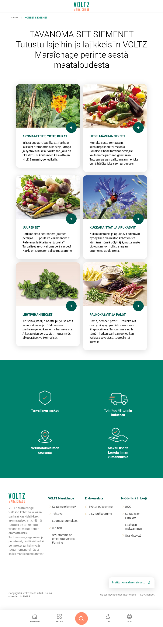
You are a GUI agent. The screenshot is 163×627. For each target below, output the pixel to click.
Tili (108, 621)
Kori (130, 621)
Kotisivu (35, 621)
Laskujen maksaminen (133, 526)
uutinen (57, 528)
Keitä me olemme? (64, 507)
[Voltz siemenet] (16, 499)
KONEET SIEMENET (36, 17)
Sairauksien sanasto (132, 515)
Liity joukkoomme (100, 514)
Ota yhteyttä (133, 535)
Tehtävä (57, 514)
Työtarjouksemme (100, 507)
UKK (128, 507)
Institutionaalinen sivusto (128, 582)
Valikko (60, 621)
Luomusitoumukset (65, 521)
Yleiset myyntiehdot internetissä (118, 594)
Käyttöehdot (147, 594)
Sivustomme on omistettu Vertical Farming (63, 539)
